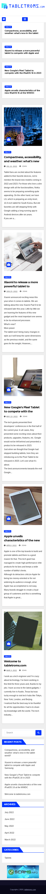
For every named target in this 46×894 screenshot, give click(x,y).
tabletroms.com (30, 890)
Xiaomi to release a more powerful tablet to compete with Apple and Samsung (22, 53)
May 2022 (9, 826)
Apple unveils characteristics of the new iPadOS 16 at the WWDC (22, 91)
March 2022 (10, 840)
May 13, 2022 (12, 416)
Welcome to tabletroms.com (17, 794)
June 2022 (9, 819)
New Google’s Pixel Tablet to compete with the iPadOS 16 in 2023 (23, 71)
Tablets (8, 27)
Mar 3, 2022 (11, 670)
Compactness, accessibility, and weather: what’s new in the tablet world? (21, 33)
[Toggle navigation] (25, 19)
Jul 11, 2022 (11, 166)
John (24, 166)
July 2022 (9, 812)
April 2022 (9, 833)
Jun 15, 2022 (12, 291)
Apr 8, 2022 (11, 545)
